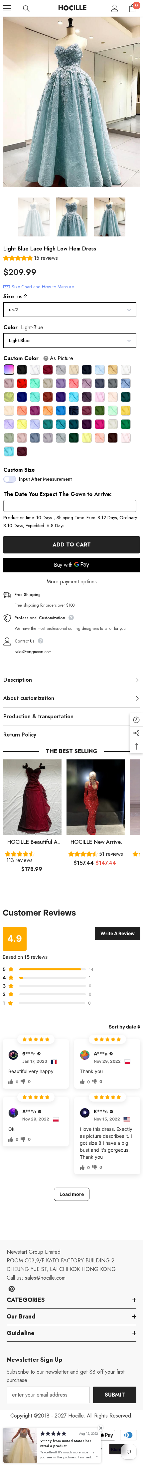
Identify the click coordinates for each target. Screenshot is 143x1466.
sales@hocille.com (45, 1278)
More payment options (72, 581)
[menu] (7, 8)
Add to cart (72, 544)
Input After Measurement (45, 479)
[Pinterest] (12, 1289)
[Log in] (114, 8)
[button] (30, 259)
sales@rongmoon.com (33, 652)
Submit (115, 1395)
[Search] (26, 9)
